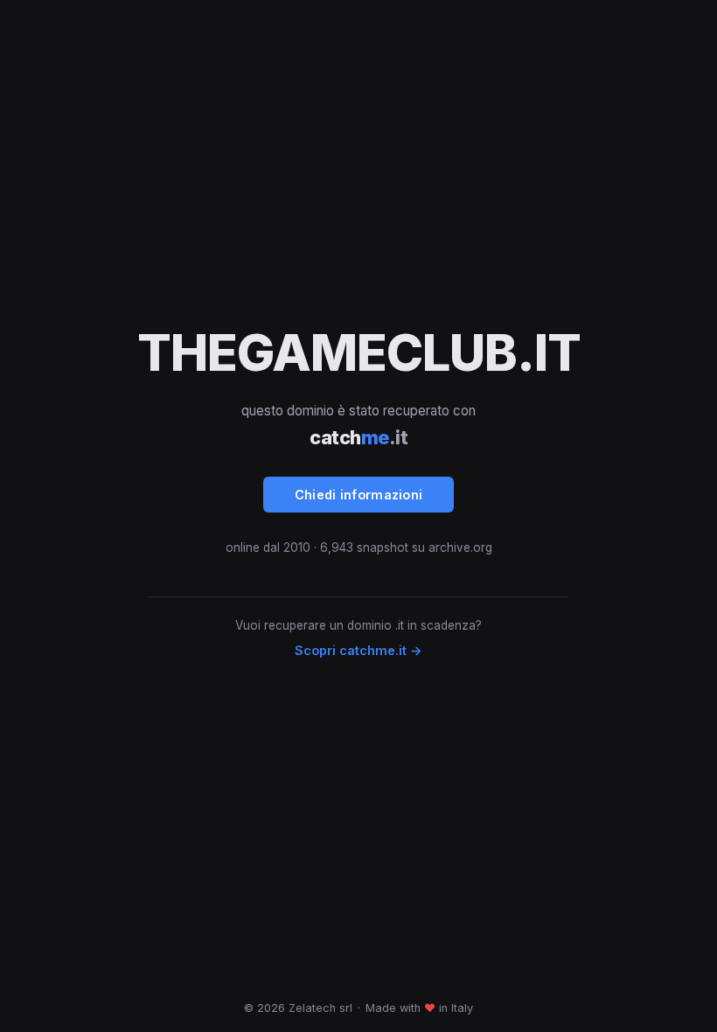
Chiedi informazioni (359, 494)
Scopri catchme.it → (358, 650)
